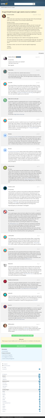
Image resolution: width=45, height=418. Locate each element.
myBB (3, 396)
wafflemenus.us (28, 259)
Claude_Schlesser (11, 56)
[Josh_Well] (5, 84)
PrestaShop (4, 401)
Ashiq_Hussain (11, 166)
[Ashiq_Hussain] (5, 168)
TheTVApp (15, 202)
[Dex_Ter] (5, 307)
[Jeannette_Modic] (4, 16)
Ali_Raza (10, 134)
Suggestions (5, 379)
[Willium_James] (5, 326)
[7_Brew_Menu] (5, 237)
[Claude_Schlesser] (5, 58)
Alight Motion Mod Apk (19, 114)
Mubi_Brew (10, 263)
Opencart (4, 397)
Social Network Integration (7, 355)
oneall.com (11, 417)
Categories (5, 363)
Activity (5, 367)
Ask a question (21, 346)
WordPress (4, 409)
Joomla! (4, 393)
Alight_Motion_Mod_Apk (13, 98)
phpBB (4, 399)
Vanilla (4, 404)
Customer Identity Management (8, 358)
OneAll (4, 4)
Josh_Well (10, 82)
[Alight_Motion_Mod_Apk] (5, 100)
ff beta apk (26, 328)
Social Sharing (5, 384)
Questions (4, 377)
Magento (4, 394)
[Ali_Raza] (5, 135)
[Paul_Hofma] (5, 72)
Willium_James (11, 324)
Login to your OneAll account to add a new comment (22, 335)
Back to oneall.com (5, 0)
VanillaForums (21, 417)
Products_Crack (11, 186)
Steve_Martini (11, 210)
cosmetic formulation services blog (25, 92)
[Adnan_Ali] (5, 295)
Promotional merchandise (14, 151)
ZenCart (4, 411)
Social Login (4, 382)
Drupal (39, 14)
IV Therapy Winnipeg (32, 127)
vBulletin (4, 406)
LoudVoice (4, 387)
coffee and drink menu (28, 273)
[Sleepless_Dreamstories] (5, 281)
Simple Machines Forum (6, 402)
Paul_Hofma (10, 70)
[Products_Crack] (5, 188)
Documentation (5, 351)
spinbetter (35, 300)
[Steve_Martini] (5, 212)
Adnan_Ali (10, 293)
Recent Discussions (7, 365)
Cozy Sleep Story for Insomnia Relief (29, 288)
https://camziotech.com (30, 179)
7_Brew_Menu (11, 235)
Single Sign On (5, 386)
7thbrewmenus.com (14, 223)
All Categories (4, 374)
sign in (6, 341)
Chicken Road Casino (20, 319)
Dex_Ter (10, 305)
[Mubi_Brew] (5, 265)
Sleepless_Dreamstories (13, 279)
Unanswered (4, 369)
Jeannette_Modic (10, 14)
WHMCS (4, 407)
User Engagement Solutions (7, 356)
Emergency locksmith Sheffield (15, 136)
